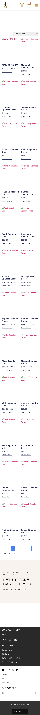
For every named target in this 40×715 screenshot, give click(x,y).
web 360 (23, 711)
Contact (5, 674)
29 (34, 549)
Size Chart (6, 683)
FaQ (3, 678)
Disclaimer (6, 654)
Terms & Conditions (9, 662)
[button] (36, 5)
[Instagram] (10, 640)
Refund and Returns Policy (12, 658)
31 (9, 553)
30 (5, 553)
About (4, 634)
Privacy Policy (7, 650)
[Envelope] (15, 640)
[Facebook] (4, 640)
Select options (7, 72)
